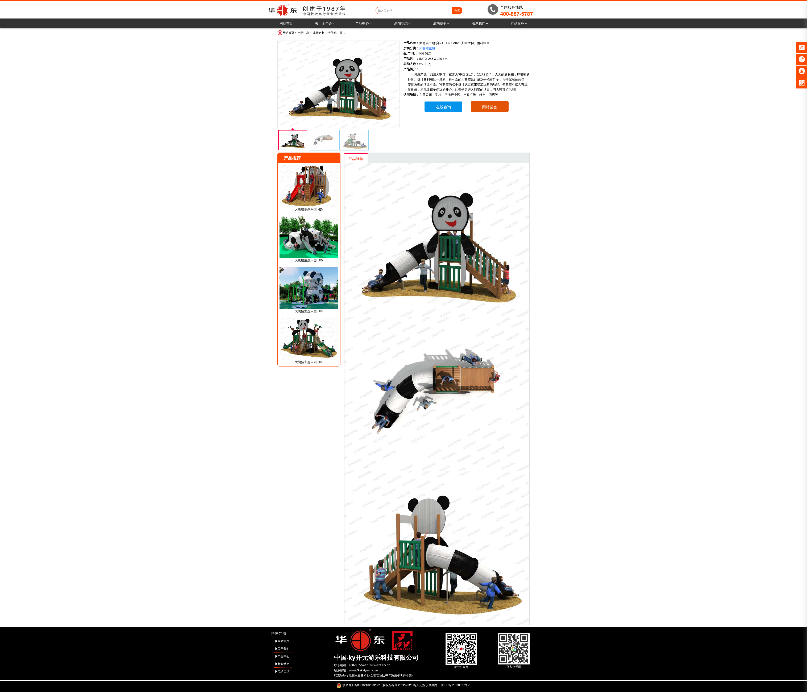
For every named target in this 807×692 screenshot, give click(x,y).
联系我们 (478, 23)
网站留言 (489, 106)
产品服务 (517, 23)
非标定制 (318, 32)
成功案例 (440, 23)
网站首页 (286, 23)
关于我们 (283, 648)
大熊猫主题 (335, 32)
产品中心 (362, 23)
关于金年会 (323, 23)
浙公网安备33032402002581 (362, 685)
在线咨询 (443, 106)
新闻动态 (401, 23)
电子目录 (283, 671)
